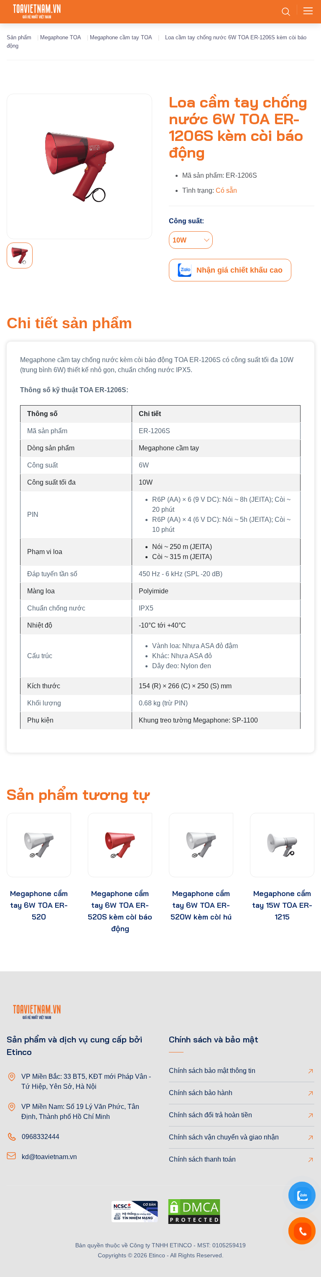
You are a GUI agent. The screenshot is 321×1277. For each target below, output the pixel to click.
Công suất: (186, 221)
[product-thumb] (39, 845)
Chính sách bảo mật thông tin (212, 1070)
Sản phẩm (19, 37)
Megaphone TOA (60, 37)
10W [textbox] (179, 240)
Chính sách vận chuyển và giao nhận (224, 1137)
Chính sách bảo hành (200, 1092)
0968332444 (40, 1136)
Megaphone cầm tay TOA (121, 37)
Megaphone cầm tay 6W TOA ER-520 (39, 905)
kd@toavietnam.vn (49, 1156)
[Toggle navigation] (305, 12)
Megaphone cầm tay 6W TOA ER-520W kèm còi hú (201, 905)
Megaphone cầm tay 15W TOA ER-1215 (282, 905)
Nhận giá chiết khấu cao (239, 270)
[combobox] (191, 240)
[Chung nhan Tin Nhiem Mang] (134, 1213)
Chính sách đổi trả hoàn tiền (210, 1115)
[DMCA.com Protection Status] (194, 1213)
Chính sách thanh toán (202, 1159)
